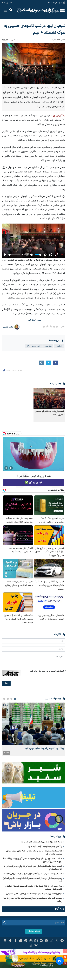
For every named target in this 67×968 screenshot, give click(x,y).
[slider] (14, 254)
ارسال (6, 683)
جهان (39, 320)
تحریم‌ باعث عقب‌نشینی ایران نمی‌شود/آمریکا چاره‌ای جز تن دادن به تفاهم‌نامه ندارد (33, 868)
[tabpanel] (33, 729)
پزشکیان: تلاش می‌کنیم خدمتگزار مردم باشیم (44, 748)
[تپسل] (4, 433)
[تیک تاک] (10, 941)
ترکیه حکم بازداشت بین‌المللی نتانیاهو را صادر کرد (41, 842)
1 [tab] (15, 699)
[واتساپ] (31, 945)
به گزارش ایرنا (58, 116)
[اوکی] (5, 941)
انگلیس (59, 346)
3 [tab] (8, 699)
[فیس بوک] (15, 941)
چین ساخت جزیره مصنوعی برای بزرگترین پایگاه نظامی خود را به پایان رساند (32, 899)
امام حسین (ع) (33, 346)
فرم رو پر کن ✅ (33, 482)
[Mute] (11, 468)
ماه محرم (48, 346)
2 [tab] (11, 699)
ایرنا (38, 10)
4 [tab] (4, 699)
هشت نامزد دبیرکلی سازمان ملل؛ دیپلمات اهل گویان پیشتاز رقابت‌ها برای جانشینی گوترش (32, 860)
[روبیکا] (51, 941)
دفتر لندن (31, 320)
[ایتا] (31, 941)
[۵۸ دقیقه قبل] (33, 724)
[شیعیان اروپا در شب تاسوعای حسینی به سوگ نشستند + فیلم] (33, 63)
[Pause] (6, 468)
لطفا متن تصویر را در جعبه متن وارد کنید (47, 671)
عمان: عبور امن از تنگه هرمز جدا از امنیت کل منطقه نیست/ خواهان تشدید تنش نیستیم (33, 887)
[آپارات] (46, 941)
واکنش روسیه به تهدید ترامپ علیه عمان (45, 846)
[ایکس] (57, 941)
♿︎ (59, 960)
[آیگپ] (36, 941)
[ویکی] (36, 945)
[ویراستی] (20, 941)
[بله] (41, 941)
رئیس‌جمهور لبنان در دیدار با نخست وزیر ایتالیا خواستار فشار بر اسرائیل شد (32, 880)
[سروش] (26, 941)
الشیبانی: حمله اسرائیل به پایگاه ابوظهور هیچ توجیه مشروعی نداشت (33, 874)
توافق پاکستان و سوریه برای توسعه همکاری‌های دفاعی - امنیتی (34, 893)
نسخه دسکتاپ (33, 931)
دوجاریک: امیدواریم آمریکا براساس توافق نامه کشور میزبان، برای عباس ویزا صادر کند (34, 852)
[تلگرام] (62, 941)
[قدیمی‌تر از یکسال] (49, 398)
